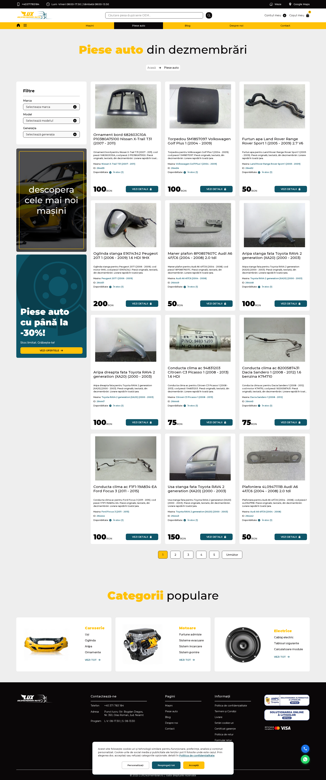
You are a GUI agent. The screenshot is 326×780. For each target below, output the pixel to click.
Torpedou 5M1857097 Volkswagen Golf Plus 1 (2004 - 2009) (199, 141)
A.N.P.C (219, 746)
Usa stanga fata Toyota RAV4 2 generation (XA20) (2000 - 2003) (197, 489)
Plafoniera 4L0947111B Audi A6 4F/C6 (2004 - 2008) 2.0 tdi (270, 489)
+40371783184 (30, 4)
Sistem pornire (189, 652)
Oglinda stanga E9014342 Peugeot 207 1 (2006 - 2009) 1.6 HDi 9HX (125, 255)
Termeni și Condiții (225, 711)
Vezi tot (91, 659)
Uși (87, 634)
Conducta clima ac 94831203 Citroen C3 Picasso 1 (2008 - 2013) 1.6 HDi (198, 372)
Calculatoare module (288, 649)
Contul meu (273, 15)
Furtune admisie (190, 634)
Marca (27, 100)
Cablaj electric (283, 637)
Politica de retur (224, 734)
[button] (25, 25)
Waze (278, 4)
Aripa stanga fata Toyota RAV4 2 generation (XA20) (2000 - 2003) (272, 255)
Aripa (88, 646)
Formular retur (223, 740)
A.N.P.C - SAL (222, 751)
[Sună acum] (305, 749)
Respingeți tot (166, 765)
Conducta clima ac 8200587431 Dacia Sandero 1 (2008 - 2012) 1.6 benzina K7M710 (271, 372)
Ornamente (93, 652)
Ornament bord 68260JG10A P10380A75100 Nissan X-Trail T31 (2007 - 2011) (122, 139)
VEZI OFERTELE (49, 350)
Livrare (218, 717)
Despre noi (236, 25)
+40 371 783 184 (114, 705)
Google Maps (302, 4)
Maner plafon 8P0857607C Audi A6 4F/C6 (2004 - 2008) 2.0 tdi (200, 255)
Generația (29, 128)
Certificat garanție (225, 728)
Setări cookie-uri (224, 722)
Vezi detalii (140, 189)
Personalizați (135, 765)
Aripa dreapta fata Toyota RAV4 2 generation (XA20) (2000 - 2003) (124, 374)
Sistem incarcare (190, 646)
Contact (285, 25)
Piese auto (138, 25)
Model (27, 114)
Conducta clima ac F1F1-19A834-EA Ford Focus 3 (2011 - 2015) (125, 489)
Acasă (151, 67)
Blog (187, 25)
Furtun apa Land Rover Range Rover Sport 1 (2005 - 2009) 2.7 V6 (272, 141)
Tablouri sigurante (286, 643)
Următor (232, 554)
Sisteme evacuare (191, 640)
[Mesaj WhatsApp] (305, 759)
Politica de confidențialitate (231, 705)
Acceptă (194, 765)
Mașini (90, 25)
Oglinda (90, 640)
